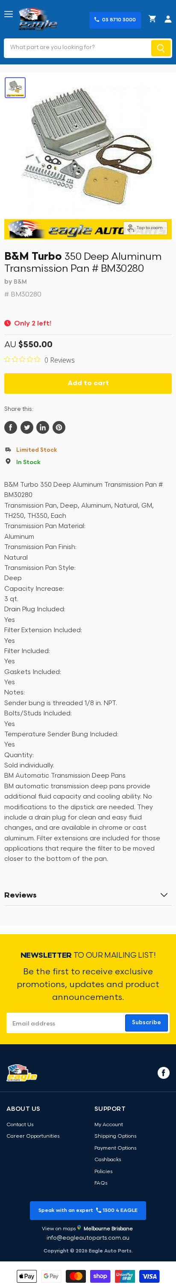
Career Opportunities (32, 1136)
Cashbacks (107, 1159)
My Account (108, 1124)
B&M (20, 282)
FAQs (100, 1183)
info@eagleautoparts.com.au (88, 1238)
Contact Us (19, 1124)
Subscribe (146, 1023)
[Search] (161, 48)
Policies (103, 1171)
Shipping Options (115, 1136)
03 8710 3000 (119, 20)
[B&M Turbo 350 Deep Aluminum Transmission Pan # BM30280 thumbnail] (15, 87)
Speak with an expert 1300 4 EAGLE (88, 1210)
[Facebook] (162, 1072)
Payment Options (115, 1148)
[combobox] (77, 48)
